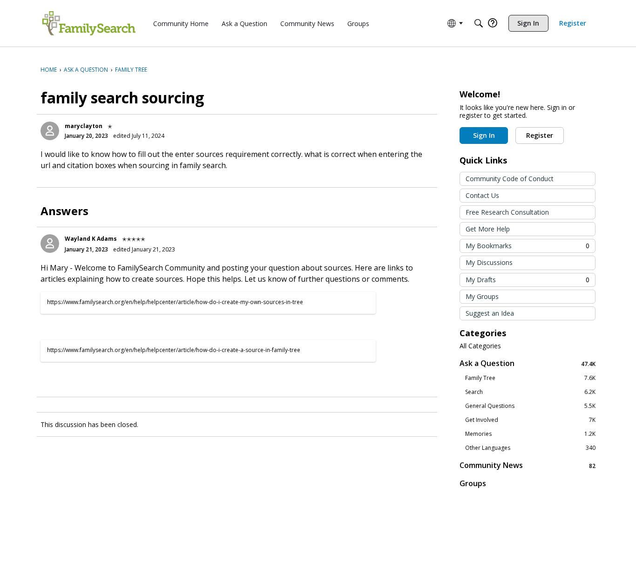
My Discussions (489, 262)
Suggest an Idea (490, 313)
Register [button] (539, 135)
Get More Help (488, 228)
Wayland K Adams (91, 239)
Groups (473, 483)
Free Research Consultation (507, 212)
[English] (88, 23)
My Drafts (527, 279)
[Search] (478, 23)
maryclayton (83, 126)
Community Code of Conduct (510, 178)
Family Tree (530, 378)
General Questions (530, 406)
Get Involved (530, 420)
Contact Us (482, 195)
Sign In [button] (484, 135)
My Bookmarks (527, 245)
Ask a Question (527, 363)
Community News (527, 465)
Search (530, 392)
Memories (530, 434)
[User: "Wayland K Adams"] (50, 243)
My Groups (482, 296)
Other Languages (530, 448)
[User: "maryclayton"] (50, 131)
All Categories (480, 346)
